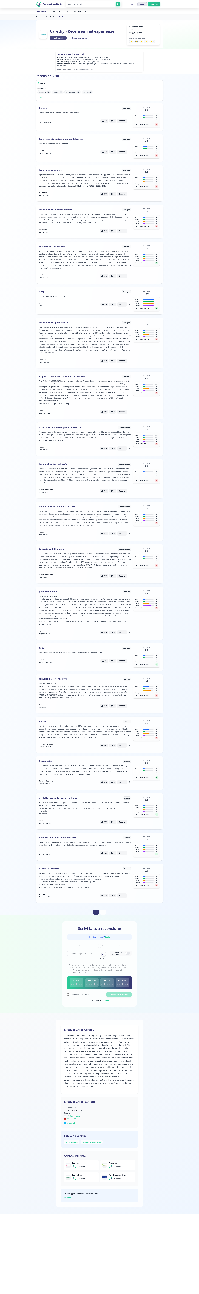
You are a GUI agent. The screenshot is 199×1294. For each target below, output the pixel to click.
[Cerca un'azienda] (118, 4)
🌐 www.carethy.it (71, 1123)
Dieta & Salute (51, 17)
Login (107, 937)
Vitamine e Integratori (91, 1142)
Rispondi (122, 121)
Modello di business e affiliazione (83, 70)
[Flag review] (129, 120)
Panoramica (41, 11)
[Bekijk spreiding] (156, 30)
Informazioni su (80, 11)
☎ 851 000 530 (70, 1119)
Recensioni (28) (55, 11)
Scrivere (67, 11)
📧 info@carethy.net (72, 1116)
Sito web (67, 1197)
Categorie (130, 4)
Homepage (39, 17)
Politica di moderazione (64, 70)
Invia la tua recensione (118, 994)
